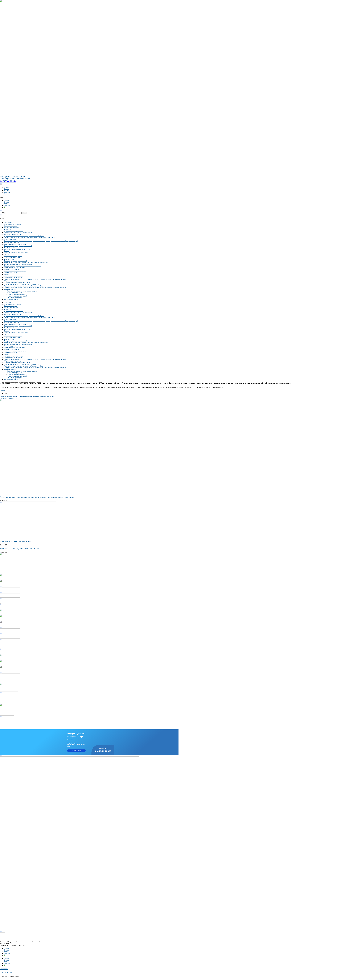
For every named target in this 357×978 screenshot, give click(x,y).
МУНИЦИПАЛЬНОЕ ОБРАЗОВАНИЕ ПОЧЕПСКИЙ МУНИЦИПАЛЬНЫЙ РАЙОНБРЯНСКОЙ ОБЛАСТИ (15, 178)
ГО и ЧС (6, 254)
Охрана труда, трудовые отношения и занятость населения (22, 266)
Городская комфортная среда (13, 269)
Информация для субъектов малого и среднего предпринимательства (26, 262)
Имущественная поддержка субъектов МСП (18, 264)
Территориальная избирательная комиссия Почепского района (23, 286)
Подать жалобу (76, 750)
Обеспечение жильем (10, 272)
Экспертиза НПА (9, 247)
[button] (178, 197)
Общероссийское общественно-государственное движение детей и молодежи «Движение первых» (35, 287)
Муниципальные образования (13, 231)
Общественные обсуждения (12, 281)
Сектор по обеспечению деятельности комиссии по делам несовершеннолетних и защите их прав (35, 279)
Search (2, 212)
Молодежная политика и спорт (13, 276)
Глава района (8, 222)
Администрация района (11, 227)
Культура (6, 274)
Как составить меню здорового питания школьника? (19, 549)
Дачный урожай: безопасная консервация (15, 541)
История (6, 190)
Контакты (7, 192)
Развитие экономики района (13, 256)
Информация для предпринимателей (15, 261)
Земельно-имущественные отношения (16, 252)
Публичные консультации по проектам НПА (18, 246)
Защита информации (10, 239)
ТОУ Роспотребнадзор (14, 297)
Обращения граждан (10, 226)
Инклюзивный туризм (11, 299)
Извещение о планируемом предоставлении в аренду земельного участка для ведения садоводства (37, 497)
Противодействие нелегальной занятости (17, 249)
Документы (7, 229)
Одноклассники (6, 973)
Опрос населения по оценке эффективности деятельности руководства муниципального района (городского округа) (41, 241)
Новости (6, 189)
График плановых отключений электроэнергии (22, 291)
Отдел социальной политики (13, 277)
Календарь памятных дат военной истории (17, 282)
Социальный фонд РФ (14, 292)
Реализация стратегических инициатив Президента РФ (21, 284)
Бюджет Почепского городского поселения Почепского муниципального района (29, 237)
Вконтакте (4, 969)
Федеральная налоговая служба (17, 296)
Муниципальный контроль (12, 242)
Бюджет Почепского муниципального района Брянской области (24, 236)
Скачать (2, 390)
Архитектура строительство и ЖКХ (15, 267)
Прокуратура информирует (16, 294)
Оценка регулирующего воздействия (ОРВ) (17, 244)
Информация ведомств (11, 289)
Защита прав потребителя (12, 257)
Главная (6, 187)
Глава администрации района (13, 224)
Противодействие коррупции (13, 234)
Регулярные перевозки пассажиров (15, 271)
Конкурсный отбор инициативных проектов (18, 232)
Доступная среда (9, 259)
